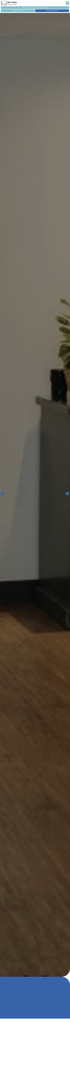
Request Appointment (52, 10)
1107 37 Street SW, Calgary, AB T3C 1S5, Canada (35, 7)
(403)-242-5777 (17, 10)
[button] (2, 493)
